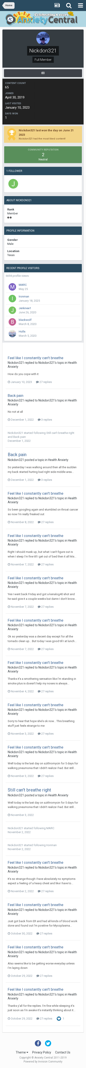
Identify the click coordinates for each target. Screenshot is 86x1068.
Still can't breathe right (60, 433)
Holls (22, 331)
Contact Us (62, 1052)
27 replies (45, 382)
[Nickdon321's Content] (43, 73)
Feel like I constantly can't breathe (35, 358)
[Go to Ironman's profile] (12, 298)
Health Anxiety (58, 460)
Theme (21, 1052)
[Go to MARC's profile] (12, 287)
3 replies (46, 419)
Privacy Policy (41, 1052)
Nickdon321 (16, 362)
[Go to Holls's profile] (12, 333)
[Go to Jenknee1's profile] (13, 184)
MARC (23, 284)
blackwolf (25, 319)
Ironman (24, 296)
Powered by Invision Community (43, 1061)
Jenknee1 (25, 308)
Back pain (15, 395)
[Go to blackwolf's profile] (12, 322)
